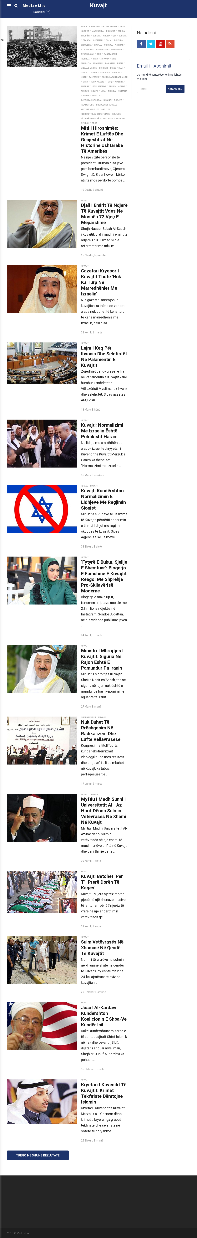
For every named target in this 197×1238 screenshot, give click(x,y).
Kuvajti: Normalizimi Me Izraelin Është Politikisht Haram (102, 430)
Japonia (104, 59)
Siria (85, 82)
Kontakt (167, 1188)
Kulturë (116, 114)
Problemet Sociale (106, 105)
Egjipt (94, 91)
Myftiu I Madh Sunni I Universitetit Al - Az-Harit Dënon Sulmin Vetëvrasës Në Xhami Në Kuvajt (103, 811)
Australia (116, 50)
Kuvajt (116, 73)
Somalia (122, 91)
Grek (122, 27)
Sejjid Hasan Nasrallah (115, 77)
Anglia (106, 36)
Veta (110, 119)
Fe (109, 109)
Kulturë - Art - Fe (90, 109)
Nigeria (112, 91)
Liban (84, 77)
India (95, 59)
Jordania (105, 73)
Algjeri (85, 91)
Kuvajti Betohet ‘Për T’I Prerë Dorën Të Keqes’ (102, 882)
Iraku (113, 68)
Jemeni (93, 73)
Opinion (85, 123)
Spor (94, 123)
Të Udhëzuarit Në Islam (93, 119)
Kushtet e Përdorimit (144, 1205)
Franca (87, 40)
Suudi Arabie (97, 82)
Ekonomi (120, 119)
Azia (99, 54)
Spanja (98, 45)
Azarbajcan (87, 54)
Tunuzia (96, 96)
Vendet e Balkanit (90, 27)
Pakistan (110, 63)
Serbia (121, 31)
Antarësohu (175, 89)
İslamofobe (87, 105)
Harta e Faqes (108, 1197)
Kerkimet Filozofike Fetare (95, 114)
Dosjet (118, 100)
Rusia (120, 63)
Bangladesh (110, 54)
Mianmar (98, 63)
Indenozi (85, 59)
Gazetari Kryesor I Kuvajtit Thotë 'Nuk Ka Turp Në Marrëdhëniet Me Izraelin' (101, 282)
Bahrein (103, 68)
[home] (34, 5)
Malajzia (86, 63)
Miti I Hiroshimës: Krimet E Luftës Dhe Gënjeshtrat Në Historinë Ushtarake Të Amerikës (102, 139)
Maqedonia (98, 31)
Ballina (104, 1188)
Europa (97, 36)
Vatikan (119, 45)
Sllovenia (86, 45)
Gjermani (98, 40)
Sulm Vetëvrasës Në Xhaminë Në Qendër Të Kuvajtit (102, 947)
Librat (135, 1188)
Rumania (110, 31)
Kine (114, 59)
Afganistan (102, 50)
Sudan (86, 96)
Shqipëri (85, 36)
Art (103, 109)
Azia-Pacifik (87, 50)
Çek (114, 36)
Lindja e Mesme (89, 68)
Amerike (119, 82)
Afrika (112, 86)
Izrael (84, 73)
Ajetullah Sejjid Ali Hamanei (96, 100)
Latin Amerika (99, 86)
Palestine (94, 77)
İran (121, 68)
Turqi (109, 82)
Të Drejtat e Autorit (174, 1197)
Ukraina (108, 45)
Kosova (85, 31)
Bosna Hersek (110, 27)
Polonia (118, 40)
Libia (103, 91)
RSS (103, 1205)
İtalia (109, 40)
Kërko (135, 1197)
